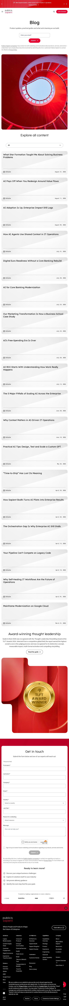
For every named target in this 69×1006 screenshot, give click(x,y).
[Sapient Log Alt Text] (8, 919)
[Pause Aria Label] (66, 4)
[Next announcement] (64, 4)
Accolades (59, 949)
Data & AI (45, 954)
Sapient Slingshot (34, 946)
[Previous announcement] (2, 4)
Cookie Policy (43, 986)
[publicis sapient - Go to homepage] (8, 11)
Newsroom (59, 946)
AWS (4, 974)
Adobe (5, 971)
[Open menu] (2, 12)
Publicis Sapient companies (9, 46)
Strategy (45, 943)
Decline (27, 998)
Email (5, 791)
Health (18, 951)
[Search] (54, 12)
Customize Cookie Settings (51, 998)
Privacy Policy (13, 50)
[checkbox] (34, 848)
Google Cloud (6, 977)
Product (45, 946)
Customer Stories (34, 958)
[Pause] (66, 908)
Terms (64, 999)
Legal (64, 996)
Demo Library (33, 969)
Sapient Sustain (33, 949)
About (57, 939)
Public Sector (20, 954)
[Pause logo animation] (64, 898)
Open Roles (59, 965)
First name (6, 765)
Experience (46, 949)
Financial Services (21, 948)
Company (6, 782)
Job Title (6, 808)
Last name (6, 774)
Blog (30, 966)
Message (6, 825)
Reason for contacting (9, 817)
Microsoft (5, 979)
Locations (58, 952)
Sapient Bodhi (33, 943)
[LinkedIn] (4, 993)
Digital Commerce (8, 953)
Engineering (46, 952)
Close (36, 998)
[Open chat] (63, 984)
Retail (17, 956)
